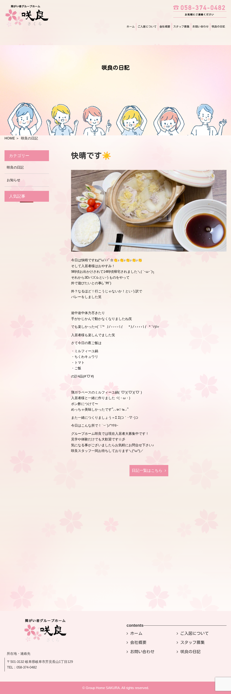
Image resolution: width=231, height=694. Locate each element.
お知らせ (13, 180)
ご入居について (147, 26)
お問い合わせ (200, 26)
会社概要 (164, 26)
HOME (10, 138)
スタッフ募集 (181, 26)
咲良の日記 (218, 26)
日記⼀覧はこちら (147, 470)
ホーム (131, 26)
